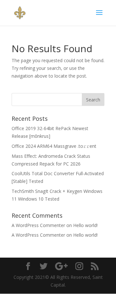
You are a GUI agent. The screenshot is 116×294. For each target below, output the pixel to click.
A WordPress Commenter (38, 225)
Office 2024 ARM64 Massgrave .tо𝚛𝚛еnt (54, 146)
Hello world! (85, 225)
